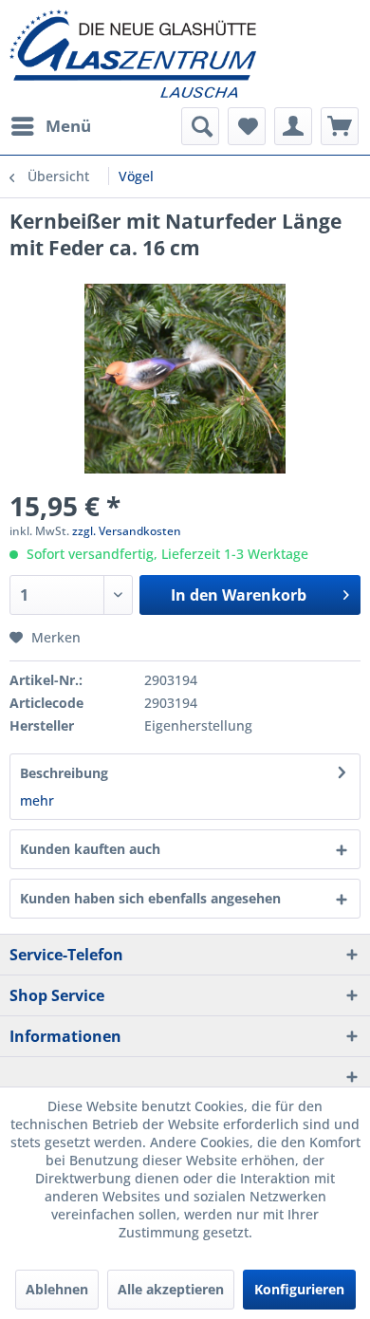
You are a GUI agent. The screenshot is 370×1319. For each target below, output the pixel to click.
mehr (37, 800)
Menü (68, 126)
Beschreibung (64, 773)
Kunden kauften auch (90, 849)
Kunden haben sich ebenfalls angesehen (150, 898)
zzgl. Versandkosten (126, 531)
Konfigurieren (299, 1289)
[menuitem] (50, 126)
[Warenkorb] (340, 126)
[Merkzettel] (247, 126)
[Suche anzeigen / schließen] (200, 126)
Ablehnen (57, 1289)
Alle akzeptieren (171, 1289)
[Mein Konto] (293, 126)
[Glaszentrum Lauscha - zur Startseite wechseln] (185, 53)
